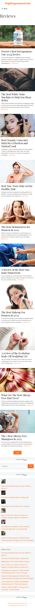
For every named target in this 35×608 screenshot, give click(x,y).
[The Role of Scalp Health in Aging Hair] (3, 493)
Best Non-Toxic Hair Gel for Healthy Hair (16, 187)
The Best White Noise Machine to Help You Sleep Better (16, 97)
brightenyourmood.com (17, 3)
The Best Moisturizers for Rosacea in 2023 (15, 228)
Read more (15, 63)
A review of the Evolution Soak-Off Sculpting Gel (15, 355)
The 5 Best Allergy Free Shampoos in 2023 (14, 437)
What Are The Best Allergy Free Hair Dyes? (16, 396)
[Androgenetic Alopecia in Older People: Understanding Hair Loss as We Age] (3, 522)
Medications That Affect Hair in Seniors (15, 506)
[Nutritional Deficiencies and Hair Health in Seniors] (3, 482)
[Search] (31, 466)
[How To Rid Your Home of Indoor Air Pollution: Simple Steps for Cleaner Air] (3, 511)
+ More (17, 452)
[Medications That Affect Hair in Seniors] (3, 502)
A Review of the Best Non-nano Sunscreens (15, 271)
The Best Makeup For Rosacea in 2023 (13, 314)
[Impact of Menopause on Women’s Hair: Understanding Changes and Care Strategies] (3, 534)
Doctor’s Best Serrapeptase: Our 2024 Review (16, 53)
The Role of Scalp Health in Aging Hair (15, 497)
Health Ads (18, 459)
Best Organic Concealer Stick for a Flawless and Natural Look (14, 143)
